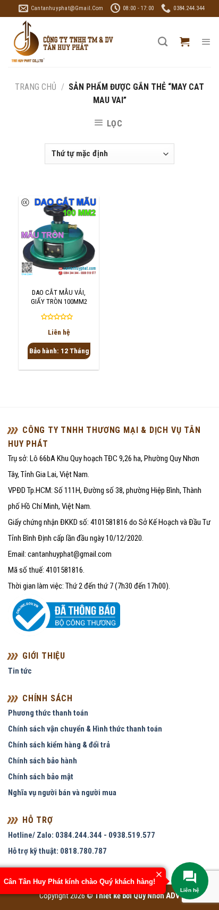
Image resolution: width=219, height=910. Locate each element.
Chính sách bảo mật (40, 776)
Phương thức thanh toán (48, 713)
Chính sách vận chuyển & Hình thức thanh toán (85, 729)
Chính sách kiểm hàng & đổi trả (59, 745)
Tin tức (20, 671)
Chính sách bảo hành (42, 761)
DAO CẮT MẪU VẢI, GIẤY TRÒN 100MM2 (59, 296)
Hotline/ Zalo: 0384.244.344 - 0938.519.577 (81, 835)
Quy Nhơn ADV (156, 895)
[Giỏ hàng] (184, 42)
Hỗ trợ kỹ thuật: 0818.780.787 (57, 851)
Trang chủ (35, 87)
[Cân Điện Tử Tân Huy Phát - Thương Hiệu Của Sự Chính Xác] (61, 42)
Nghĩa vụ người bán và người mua (62, 792)
